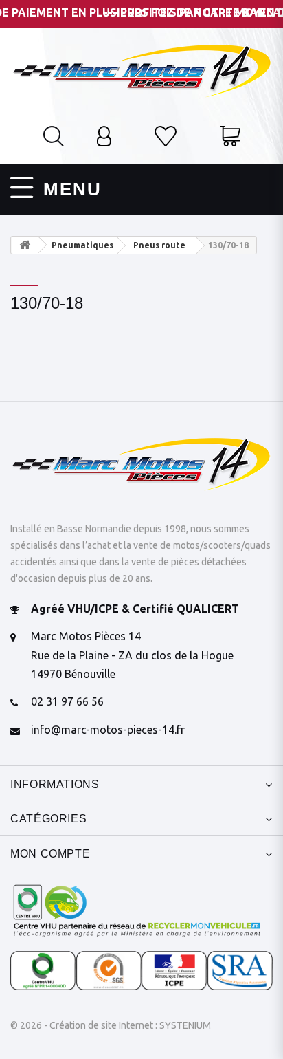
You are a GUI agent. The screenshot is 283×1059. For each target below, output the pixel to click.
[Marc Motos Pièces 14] (141, 69)
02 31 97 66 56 (67, 701)
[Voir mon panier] (230, 137)
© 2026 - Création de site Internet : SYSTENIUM (110, 1025)
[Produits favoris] (165, 137)
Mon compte (50, 854)
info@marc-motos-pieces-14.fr (108, 729)
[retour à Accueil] (25, 245)
